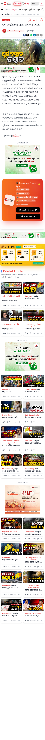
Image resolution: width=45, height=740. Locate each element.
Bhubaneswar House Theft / (34, 312)
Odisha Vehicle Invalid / (11, 284)
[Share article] (19, 292)
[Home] (2, 14)
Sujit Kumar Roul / (32, 402)
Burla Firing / (30, 456)
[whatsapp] (31, 35)
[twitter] (27, 35)
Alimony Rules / (8, 376)
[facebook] (24, 35)
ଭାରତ (8, 9)
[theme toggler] (28, 3)
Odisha (7, 14)
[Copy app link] (41, 35)
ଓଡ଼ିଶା (16, 135)
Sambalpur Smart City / (11, 312)
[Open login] (41, 3)
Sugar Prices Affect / (10, 519)
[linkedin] (34, 35)
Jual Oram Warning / (33, 600)
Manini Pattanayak (15, 31)
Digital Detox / (7, 402)
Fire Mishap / (30, 519)
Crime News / (7, 456)
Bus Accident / (30, 376)
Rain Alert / (29, 283)
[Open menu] (2, 3)
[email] (37, 35)
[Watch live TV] (24, 3)
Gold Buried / (7, 600)
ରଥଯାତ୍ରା (23, 9)
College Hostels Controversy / (33, 573)
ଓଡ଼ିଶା (14, 9)
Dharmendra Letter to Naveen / (11, 429)
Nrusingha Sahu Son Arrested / (34, 546)
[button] (8, 242)
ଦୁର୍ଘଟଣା (32, 9)
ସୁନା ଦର (40, 9)
